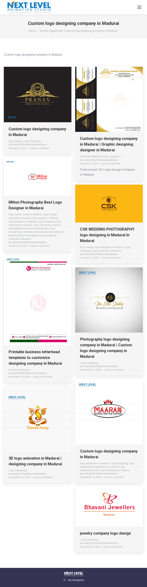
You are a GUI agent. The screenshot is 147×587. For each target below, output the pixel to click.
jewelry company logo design (105, 533)
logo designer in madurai (22, 221)
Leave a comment (39, 148)
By (27, 144)
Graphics (114, 156)
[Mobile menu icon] (139, 7)
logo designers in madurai (109, 247)
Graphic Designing (19, 369)
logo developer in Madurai (106, 250)
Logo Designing (32, 141)
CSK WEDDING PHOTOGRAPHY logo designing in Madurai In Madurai (107, 235)
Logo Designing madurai (46, 224)
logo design (15, 141)
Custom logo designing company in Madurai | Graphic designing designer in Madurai (109, 144)
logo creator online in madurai (25, 214)
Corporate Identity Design (94, 156)
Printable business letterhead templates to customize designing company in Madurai (35, 358)
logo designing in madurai (115, 470)
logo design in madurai (45, 218)
